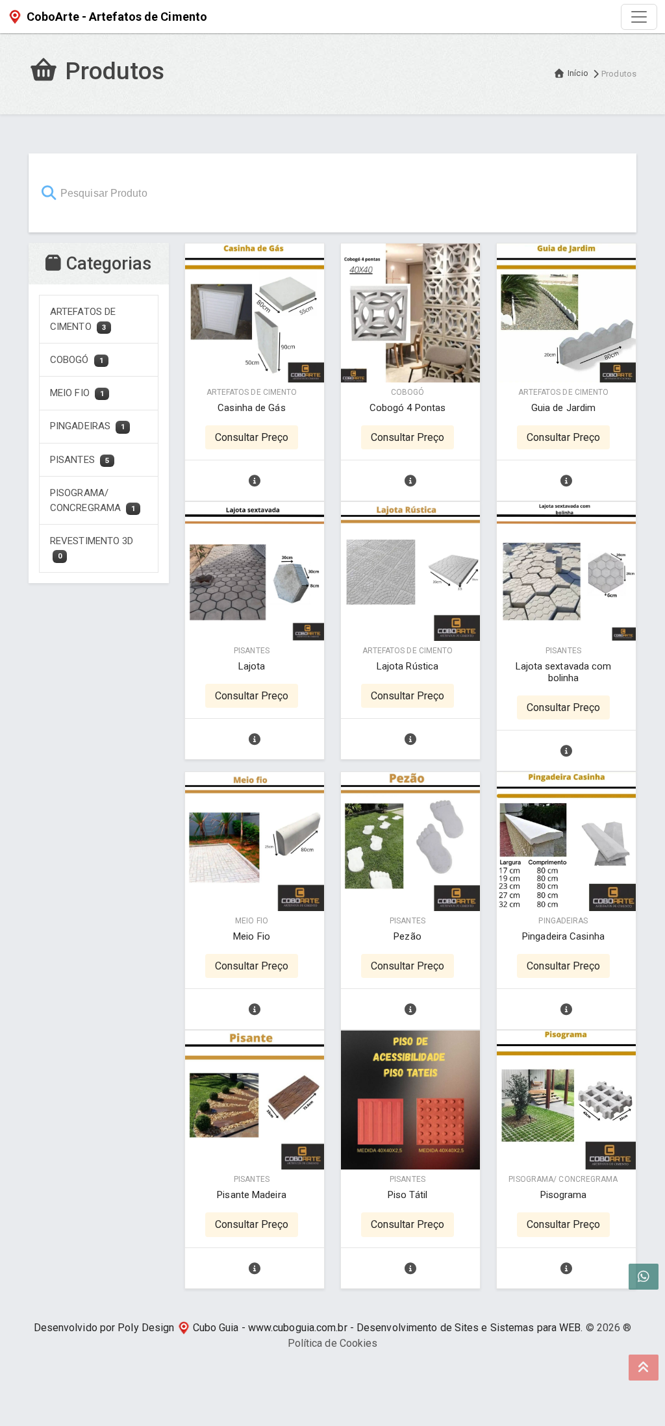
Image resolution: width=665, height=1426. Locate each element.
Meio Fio (251, 936)
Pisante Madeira (251, 1195)
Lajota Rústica (407, 666)
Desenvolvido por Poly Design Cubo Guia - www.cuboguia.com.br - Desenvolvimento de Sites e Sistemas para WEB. (308, 1327)
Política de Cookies (333, 1343)
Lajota (252, 666)
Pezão (407, 936)
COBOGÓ (76, 360)
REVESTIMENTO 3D (92, 548)
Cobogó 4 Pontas (408, 408)
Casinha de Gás (251, 408)
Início (578, 73)
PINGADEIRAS (87, 426)
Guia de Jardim (563, 408)
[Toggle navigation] (639, 17)
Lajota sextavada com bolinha (564, 672)
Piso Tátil (407, 1195)
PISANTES (79, 460)
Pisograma (563, 1195)
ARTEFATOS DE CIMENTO (83, 319)
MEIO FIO (77, 393)
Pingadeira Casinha (563, 936)
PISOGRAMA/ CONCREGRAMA (92, 500)
